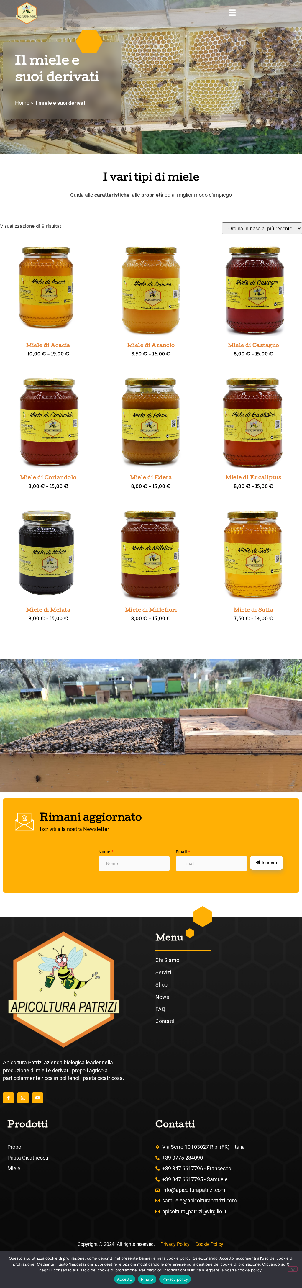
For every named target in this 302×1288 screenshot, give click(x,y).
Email (183, 851)
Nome (106, 851)
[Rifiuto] (293, 1269)
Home (22, 103)
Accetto (124, 1279)
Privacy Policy (175, 1244)
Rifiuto (147, 1279)
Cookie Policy (209, 1244)
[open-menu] (232, 13)
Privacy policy (175, 1279)
